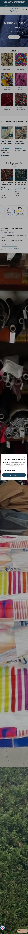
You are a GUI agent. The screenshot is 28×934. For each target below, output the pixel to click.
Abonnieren (14, 475)
